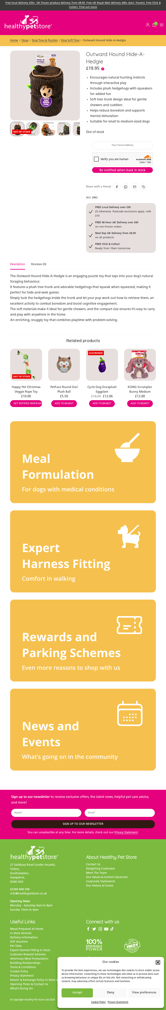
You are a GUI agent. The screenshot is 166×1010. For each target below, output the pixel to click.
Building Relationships (25, 963)
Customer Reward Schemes (28, 954)
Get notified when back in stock (28, 403)
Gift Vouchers (19, 941)
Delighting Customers (100, 868)
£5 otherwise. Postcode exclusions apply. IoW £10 (123, 211)
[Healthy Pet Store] (28, 22)
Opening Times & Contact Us (29, 984)
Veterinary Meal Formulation (29, 958)
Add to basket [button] (64, 403)
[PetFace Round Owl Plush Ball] (64, 365)
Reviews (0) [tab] (38, 264)
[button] (158, 962)
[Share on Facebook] (116, 186)
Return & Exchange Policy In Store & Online (39, 980)
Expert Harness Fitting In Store (30, 950)
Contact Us (93, 864)
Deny (110, 992)
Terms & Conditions (23, 967)
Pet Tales (16, 946)
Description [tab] (17, 264)
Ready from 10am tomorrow (112, 246)
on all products (115, 235)
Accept (77, 992)
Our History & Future (99, 885)
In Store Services (20, 933)
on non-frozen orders (116, 224)
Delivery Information (24, 937)
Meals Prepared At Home (26, 929)
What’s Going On (21, 988)
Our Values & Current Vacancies (107, 877)
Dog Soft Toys (70, 40)
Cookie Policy (98, 1002)
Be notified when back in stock (122, 170)
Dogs (25, 40)
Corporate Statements (100, 881)
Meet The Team (96, 873)
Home (14, 40)
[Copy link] (143, 186)
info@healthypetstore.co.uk (28, 893)
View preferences (144, 992)
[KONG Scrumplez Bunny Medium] (140, 365)
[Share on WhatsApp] (125, 186)
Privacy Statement (118, 1002)
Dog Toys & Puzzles (44, 40)
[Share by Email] (134, 186)
